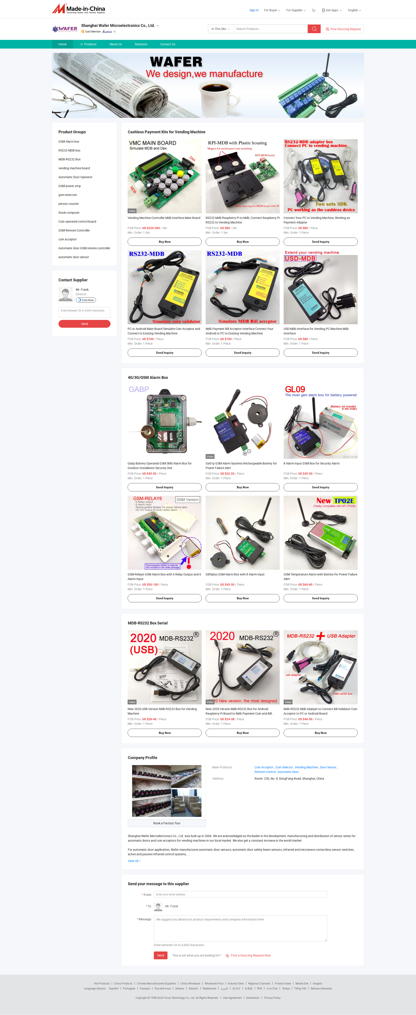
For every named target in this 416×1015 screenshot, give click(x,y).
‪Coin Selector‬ (284, 767)
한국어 (236, 988)
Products (90, 44)
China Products (123, 983)
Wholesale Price (214, 983)
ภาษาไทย (272, 988)
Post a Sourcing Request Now (248, 955)
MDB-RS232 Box (69, 159)
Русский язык (162, 988)
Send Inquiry (320, 241)
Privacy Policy (272, 997)
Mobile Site (302, 983)
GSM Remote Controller (74, 230)
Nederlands (209, 988)
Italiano (179, 988)
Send (160, 955)
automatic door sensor (73, 257)
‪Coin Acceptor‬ (264, 767)
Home (62, 44)
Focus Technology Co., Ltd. (180, 997)
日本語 (249, 988)
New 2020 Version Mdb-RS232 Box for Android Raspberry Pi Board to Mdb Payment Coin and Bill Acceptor (239, 713)
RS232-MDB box (69, 150)
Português (129, 988)
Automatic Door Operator (75, 177)
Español (114, 988)
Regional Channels (259, 983)
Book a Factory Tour (166, 823)
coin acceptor (67, 239)
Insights (317, 983)
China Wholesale (190, 983)
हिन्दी (259, 988)
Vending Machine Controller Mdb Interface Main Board (164, 218)
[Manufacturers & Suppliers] (80, 8)
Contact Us (167, 44)
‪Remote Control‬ (265, 772)
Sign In (254, 10)
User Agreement (232, 997)
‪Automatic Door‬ (288, 772)
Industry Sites (236, 983)
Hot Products (102, 983)
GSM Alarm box (68, 141)
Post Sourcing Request (345, 29)
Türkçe (286, 988)
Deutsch (193, 988)
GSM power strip (69, 186)
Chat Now (88, 300)
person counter (68, 204)
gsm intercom (67, 195)
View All (133, 861)
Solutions (141, 44)
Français (145, 988)
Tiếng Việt (300, 988)
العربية (224, 988)
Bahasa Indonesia (321, 988)
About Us (115, 44)
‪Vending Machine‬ (306, 767)
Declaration (253, 997)
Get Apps (332, 10)
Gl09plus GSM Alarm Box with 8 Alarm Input (235, 574)
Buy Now (165, 241)
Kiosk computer (69, 212)
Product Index (283, 983)
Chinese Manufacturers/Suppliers (156, 983)
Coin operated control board (77, 221)
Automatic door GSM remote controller (84, 248)
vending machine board (74, 168)
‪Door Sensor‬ (328, 767)
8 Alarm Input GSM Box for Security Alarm (312, 463)
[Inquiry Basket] (314, 10)
